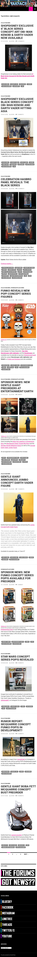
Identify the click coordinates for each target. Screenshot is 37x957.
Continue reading (7, 263)
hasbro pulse (12, 269)
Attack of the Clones (7, 267)
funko (3, 367)
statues (25, 461)
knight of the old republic (9, 271)
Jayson (12, 41)
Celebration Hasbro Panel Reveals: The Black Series (16, 182)
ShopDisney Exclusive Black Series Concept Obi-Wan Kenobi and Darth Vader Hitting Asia (17, 105)
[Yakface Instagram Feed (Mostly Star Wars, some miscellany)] (8, 913)
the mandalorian (17, 277)
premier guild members (8, 847)
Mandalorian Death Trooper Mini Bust (17, 443)
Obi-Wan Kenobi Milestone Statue (11, 445)
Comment (19, 394)
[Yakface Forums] (18, 872)
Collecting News (5, 22)
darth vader (24, 162)
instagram (29, 706)
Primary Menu (35, 9)
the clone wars (6, 277)
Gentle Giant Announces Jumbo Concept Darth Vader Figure (17, 481)
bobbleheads (5, 365)
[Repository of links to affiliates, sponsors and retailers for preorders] (8, 918)
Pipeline (4, 273)
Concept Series (15, 162)
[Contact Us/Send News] (18, 882)
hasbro (29, 84)
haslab (19, 269)
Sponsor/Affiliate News (17, 287)
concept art (14, 84)
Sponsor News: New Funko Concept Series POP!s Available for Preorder (17, 577)
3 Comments (20, 795)
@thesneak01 (5, 700)
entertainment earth (26, 365)
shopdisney (16, 86)
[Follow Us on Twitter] (8, 930)
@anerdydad (21, 759)
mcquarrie (21, 164)
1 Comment (20, 584)
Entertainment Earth (30, 355)
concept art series (29, 267)
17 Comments (20, 489)
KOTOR (20, 271)
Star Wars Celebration (16, 275)
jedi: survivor (27, 269)
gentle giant (24, 457)
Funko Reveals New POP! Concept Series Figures (16, 293)
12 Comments (20, 41)
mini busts (22, 459)
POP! (17, 367)
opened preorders (16, 835)
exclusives (22, 84)
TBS (22, 86)
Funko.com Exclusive (14, 359)
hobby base (5, 164)
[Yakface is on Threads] (8, 924)
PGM (28, 845)
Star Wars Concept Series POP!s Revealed (17, 658)
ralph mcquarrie (6, 86)
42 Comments (20, 188)
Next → (26, 854)
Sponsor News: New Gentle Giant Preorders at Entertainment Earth (17, 386)
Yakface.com (4, 339)
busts (3, 457)
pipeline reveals (13, 273)
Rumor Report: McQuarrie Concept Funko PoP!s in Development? (16, 726)
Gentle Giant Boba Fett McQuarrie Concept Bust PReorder (18, 789)
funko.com (10, 367)
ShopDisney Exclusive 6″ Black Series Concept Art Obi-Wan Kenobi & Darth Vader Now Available (17, 32)
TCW (30, 275)
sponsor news (6, 369)
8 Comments (20, 663)
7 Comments (20, 114)
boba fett (4, 845)
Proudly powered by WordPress (8, 955)
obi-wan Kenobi (30, 164)
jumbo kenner (5, 459)
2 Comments (20, 300)
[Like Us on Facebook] (8, 907)
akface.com (4, 436)
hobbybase (13, 164)
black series (5, 84)
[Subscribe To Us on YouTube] (8, 936)
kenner (31, 557)
